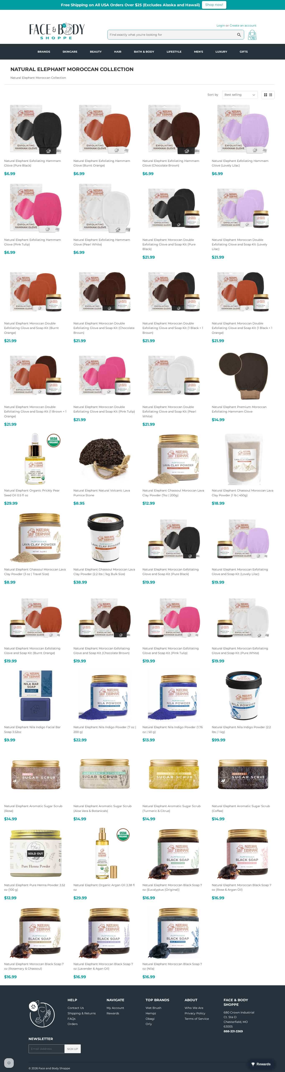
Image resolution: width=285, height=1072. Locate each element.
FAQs (72, 1019)
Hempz (151, 1013)
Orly (149, 1024)
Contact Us (76, 1008)
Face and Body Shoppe (54, 1068)
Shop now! (214, 5)
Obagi (150, 1019)
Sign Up (72, 1048)
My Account (115, 1008)
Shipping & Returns (82, 1013)
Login (221, 25)
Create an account (243, 25)
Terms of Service (197, 1019)
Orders (73, 1024)
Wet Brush (153, 1008)
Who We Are (194, 1008)
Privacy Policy (195, 1013)
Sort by (213, 95)
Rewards (113, 1013)
